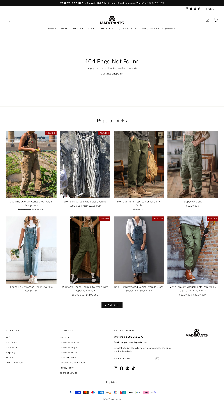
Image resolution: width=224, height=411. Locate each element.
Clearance (128, 28)
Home (52, 28)
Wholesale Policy (68, 352)
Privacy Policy (67, 368)
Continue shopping (112, 73)
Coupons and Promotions (72, 362)
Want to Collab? (68, 357)
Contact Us (11, 347)
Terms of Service (68, 373)
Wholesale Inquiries (158, 28)
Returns (10, 357)
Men (91, 28)
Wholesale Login (68, 347)
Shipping (10, 352)
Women (78, 28)
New (64, 28)
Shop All (106, 28)
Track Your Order (14, 362)
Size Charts (12, 342)
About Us (64, 337)
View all (112, 305)
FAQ (8, 337)
